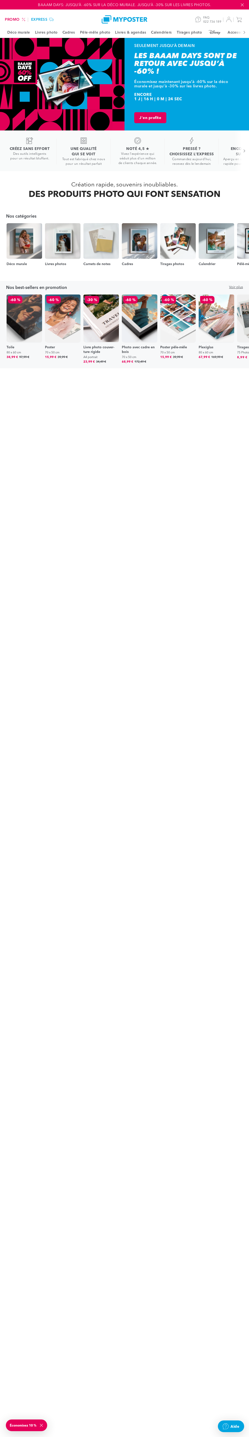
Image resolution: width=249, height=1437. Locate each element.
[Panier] (240, 19)
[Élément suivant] (241, 32)
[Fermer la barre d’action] (242, 5)
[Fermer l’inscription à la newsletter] (41, 1425)
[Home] (124, 19)
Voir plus (236, 287)
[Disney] (214, 32)
